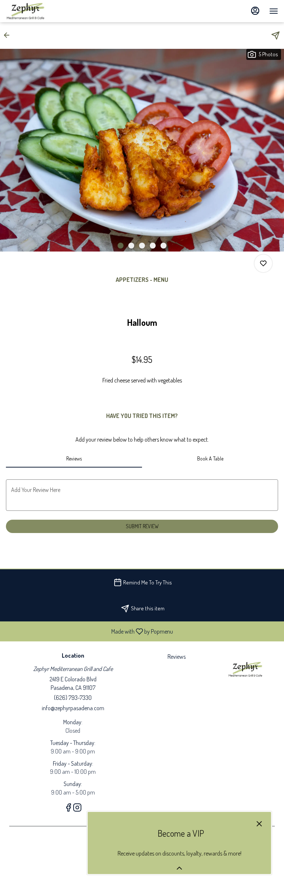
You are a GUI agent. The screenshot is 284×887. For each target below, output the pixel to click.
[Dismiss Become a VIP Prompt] (259, 824)
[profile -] (255, 10)
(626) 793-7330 (73, 697)
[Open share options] (275, 35)
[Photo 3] (142, 246)
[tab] (74, 459)
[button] (9, 35)
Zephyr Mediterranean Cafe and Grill (246, 669)
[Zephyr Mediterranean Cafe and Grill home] (39, 11)
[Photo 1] (121, 246)
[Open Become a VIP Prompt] (179, 868)
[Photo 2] (131, 246)
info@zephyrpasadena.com (73, 708)
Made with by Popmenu (89, 631)
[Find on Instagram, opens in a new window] (77, 808)
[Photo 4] (153, 246)
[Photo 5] (163, 246)
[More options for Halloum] (263, 263)
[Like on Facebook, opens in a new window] (68, 808)
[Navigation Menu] (274, 11)
